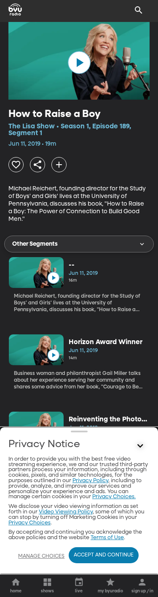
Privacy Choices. (114, 496)
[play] (79, 62)
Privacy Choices (29, 523)
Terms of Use (107, 537)
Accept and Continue (104, 555)
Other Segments (35, 244)
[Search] (139, 10)
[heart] (16, 164)
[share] (37, 164)
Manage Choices (41, 556)
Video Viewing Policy (66, 512)
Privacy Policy (90, 480)
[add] (59, 164)
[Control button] (140, 446)
